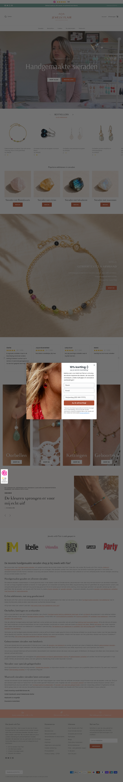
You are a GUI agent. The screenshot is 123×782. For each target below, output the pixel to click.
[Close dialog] (94, 365)
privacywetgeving (84, 413)
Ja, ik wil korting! (79, 403)
